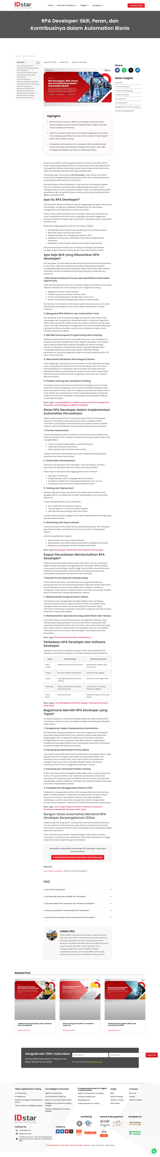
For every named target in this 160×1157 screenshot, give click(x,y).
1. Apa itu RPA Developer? (77, 889)
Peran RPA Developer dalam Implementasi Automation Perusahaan (27, 75)
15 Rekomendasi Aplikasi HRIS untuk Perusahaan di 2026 (122, 1024)
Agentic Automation (29, 56)
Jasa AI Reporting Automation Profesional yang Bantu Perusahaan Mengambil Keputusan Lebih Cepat (73, 808)
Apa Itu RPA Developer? (25, 66)
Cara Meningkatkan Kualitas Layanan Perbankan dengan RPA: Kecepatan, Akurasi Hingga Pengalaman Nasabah (76, 403)
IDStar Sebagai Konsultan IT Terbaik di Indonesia (78, 1024)
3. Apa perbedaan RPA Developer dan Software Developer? (77, 903)
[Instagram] (71, 1131)
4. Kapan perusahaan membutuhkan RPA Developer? (77, 910)
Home (17, 56)
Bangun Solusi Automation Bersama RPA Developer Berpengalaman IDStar (26, 95)
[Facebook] (58, 1131)
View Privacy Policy (96, 1062)
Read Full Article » (24, 1030)
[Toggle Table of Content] (36, 63)
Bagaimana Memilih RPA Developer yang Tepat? (25, 89)
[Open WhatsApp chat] (154, 1151)
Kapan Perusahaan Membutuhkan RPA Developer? (28, 80)
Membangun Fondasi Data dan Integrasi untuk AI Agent (78, 550)
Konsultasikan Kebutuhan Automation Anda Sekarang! (77, 857)
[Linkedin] (62, 1131)
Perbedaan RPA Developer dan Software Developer (28, 85)
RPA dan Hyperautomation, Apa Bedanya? (73, 637)
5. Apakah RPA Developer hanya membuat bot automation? (77, 917)
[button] (117, 70)
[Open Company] (102, 5)
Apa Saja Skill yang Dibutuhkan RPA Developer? (28, 69)
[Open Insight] (88, 5)
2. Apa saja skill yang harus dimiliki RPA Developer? (77, 896)
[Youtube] (67, 1131)
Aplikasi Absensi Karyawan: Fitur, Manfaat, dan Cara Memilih (35, 1024)
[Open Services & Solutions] (76, 5)
